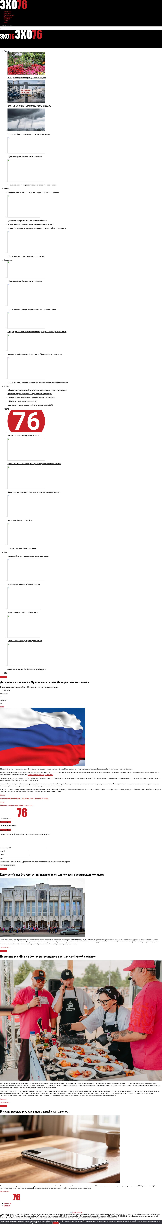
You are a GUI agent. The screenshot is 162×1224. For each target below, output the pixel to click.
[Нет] (59, 1223)
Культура (7, 19)
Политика (7, 13)
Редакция (7, 1205)
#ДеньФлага (49, 775)
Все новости (7, 1203)
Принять (55, 1223)
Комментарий (5, 848)
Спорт (6, 20)
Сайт (1, 858)
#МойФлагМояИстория (36, 775)
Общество (7, 11)
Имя (2, 851)
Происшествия (9, 15)
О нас (6, 22)
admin (2, 707)
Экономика (8, 17)
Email (2, 855)
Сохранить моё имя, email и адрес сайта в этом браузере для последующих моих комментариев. (36, 862)
